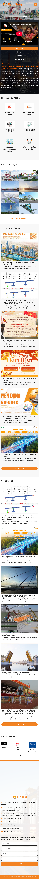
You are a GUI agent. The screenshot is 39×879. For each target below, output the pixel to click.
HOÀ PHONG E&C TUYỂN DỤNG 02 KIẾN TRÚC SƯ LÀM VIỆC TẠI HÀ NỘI (18, 263)
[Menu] (36, 4)
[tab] (19, 48)
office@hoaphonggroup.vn (15, 825)
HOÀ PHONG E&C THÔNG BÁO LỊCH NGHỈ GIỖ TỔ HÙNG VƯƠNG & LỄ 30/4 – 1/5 (19, 341)
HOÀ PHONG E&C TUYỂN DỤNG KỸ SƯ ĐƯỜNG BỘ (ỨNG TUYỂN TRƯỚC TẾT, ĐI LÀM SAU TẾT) (19, 417)
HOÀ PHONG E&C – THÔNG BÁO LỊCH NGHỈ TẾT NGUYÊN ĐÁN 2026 (19, 379)
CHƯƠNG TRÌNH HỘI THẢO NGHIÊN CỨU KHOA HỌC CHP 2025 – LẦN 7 (19, 455)
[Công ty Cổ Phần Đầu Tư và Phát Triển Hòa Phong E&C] (12, 4)
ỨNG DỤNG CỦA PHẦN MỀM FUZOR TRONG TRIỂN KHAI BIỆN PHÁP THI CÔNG (18, 634)
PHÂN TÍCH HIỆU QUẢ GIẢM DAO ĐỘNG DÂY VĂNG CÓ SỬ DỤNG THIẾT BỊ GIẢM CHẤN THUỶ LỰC (18, 596)
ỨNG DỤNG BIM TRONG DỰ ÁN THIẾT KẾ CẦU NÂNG (17, 673)
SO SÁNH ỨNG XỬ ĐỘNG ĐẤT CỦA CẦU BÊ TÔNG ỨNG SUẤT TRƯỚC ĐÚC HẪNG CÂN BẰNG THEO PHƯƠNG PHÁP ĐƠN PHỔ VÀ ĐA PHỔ (18, 302)
